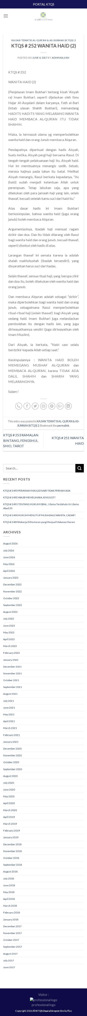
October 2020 (11, 762)
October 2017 (11, 939)
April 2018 (9, 898)
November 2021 (12, 673)
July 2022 (8, 618)
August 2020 (10, 776)
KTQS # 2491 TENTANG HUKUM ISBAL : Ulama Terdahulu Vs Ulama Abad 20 (41, 506)
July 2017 (8, 960)
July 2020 (8, 782)
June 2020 (9, 789)
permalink (63, 425)
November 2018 (12, 851)
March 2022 (10, 646)
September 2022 (12, 605)
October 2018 (11, 858)
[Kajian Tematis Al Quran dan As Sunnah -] (43, 16)
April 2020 (9, 803)
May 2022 (8, 632)
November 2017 (12, 933)
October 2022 (11, 598)
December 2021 (12, 666)
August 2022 (10, 611)
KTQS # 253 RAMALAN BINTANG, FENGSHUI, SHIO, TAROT (20, 440)
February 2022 (11, 652)
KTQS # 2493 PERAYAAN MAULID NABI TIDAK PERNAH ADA (36, 490)
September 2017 (12, 946)
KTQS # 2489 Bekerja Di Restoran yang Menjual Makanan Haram (39, 522)
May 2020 (8, 796)
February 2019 (11, 830)
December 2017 (12, 926)
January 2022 (10, 659)
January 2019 (10, 837)
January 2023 (10, 577)
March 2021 (10, 728)
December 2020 (12, 748)
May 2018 (8, 892)
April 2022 (9, 639)
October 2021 (11, 680)
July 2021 (8, 700)
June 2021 (9, 707)
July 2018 (8, 878)
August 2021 (10, 693)
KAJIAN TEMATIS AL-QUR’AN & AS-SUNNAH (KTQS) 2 (43, 40)
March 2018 (10, 905)
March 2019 (10, 823)
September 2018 (12, 864)
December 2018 (12, 844)
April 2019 (9, 817)
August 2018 (10, 871)
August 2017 (10, 953)
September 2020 (12, 769)
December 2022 (12, 584)
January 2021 (10, 741)
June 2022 (9, 625)
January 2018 (10, 919)
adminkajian (60, 57)
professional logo (44, 1005)
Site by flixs (66, 1010)
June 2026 (9, 557)
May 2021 (8, 714)
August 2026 (10, 543)
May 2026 (8, 564)
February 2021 (11, 735)
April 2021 (9, 721)
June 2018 (9, 885)
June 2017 (9, 967)
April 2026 (9, 570)
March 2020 (10, 810)
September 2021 (12, 687)
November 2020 (12, 755)
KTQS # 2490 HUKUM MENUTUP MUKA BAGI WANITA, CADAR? (39, 515)
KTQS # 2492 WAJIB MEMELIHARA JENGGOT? (29, 497)
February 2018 (11, 912)
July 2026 (8, 550)
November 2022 (12, 591)
